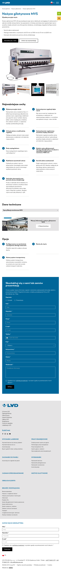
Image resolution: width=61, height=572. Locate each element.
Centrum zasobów (7, 423)
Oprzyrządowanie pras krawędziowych (41, 451)
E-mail (7, 326)
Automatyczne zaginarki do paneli (11, 460)
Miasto (8, 357)
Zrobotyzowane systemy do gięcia (40, 442)
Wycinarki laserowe (10, 439)
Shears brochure (44, 226)
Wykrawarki (36, 457)
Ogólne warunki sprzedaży (24, 565)
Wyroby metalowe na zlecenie (9, 515)
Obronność (5, 498)
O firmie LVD (6, 411)
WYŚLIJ (10, 387)
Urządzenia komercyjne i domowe (10, 512)
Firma (7, 319)
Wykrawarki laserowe (36, 460)
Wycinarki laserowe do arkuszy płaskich (12, 442)
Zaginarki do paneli (10, 457)
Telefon (8, 334)
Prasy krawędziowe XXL (37, 447)
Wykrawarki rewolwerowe (37, 465)
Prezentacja (19, 300)
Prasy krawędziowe (39, 439)
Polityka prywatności (40, 565)
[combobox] (7, 337)
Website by (5, 567)
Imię (7, 303)
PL (54, 2)
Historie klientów (7, 417)
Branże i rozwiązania (11, 488)
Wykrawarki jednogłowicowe (38, 462)
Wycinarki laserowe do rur (8, 444)
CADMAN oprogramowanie (13, 473)
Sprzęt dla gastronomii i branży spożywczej (13, 502)
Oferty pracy (5, 415)
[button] (57, 89)
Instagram (5, 433)
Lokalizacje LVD (6, 425)
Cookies (49, 565)
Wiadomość (9, 364)
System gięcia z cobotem (37, 449)
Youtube (10, 433)
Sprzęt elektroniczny (7, 504)
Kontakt (10, 300)
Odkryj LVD (5, 419)
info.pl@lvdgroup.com (16, 562)
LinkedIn (7, 433)
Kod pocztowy (10, 349)
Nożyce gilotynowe (39, 473)
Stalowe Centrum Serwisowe (9, 508)
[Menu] (57, 2)
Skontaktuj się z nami (10, 40)
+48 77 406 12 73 (50, 560)
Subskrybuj (7, 549)
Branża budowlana (7, 491)
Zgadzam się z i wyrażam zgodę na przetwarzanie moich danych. (30, 381)
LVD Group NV (11, 565)
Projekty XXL (5, 500)
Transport (4, 510)
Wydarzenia (5, 421)
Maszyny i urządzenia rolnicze (9, 493)
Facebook (2, 433)
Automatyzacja (6, 447)
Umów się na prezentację (28, 40)
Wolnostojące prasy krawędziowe (39, 444)
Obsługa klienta (6, 413)
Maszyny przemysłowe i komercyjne (11, 495)
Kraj (7, 342)
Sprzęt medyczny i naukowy (9, 506)
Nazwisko (8, 311)
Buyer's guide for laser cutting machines (12, 449)
